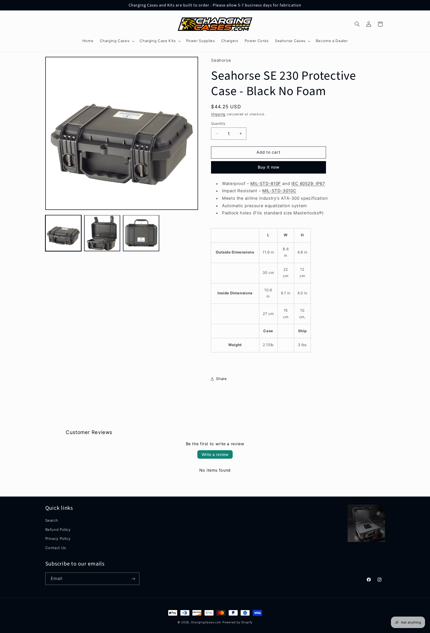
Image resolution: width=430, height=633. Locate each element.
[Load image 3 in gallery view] (141, 233)
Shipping (218, 114)
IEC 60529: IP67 (308, 183)
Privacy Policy (58, 538)
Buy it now (269, 167)
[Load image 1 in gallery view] (63, 233)
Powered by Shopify (237, 622)
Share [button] (221, 378)
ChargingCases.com (206, 622)
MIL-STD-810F (265, 183)
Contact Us (55, 548)
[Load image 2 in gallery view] (102, 233)
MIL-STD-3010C (279, 190)
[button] (117, 41)
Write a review (215, 454)
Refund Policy (58, 529)
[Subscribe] (133, 578)
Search (51, 520)
